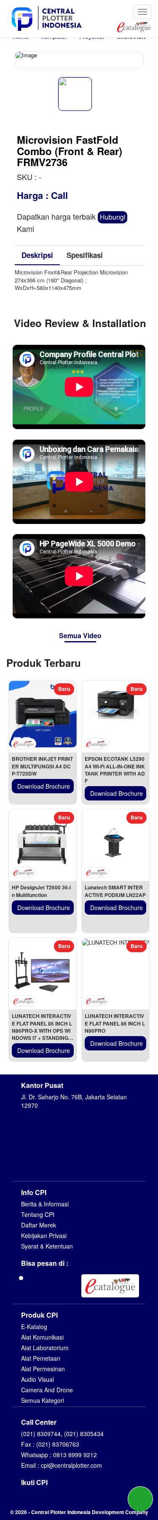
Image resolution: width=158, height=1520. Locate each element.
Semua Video (80, 635)
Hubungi (113, 217)
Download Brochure (43, 786)
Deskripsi (37, 255)
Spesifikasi (85, 255)
